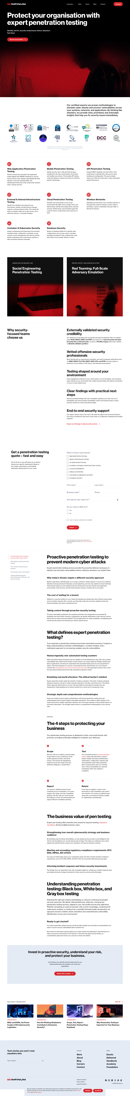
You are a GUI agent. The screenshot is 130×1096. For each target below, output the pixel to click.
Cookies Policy (37, 1092)
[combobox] (93, 499)
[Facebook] (106, 1080)
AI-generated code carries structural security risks (71, 668)
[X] (115, 1080)
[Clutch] (121, 1080)
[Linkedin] (112, 1080)
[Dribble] (118, 1080)
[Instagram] (109, 1080)
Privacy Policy (86, 541)
